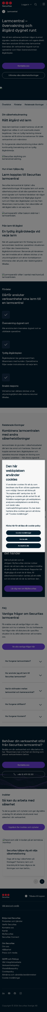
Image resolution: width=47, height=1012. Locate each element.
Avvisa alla (23, 539)
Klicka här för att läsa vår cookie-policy (23, 525)
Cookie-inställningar (23, 533)
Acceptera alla (23, 546)
